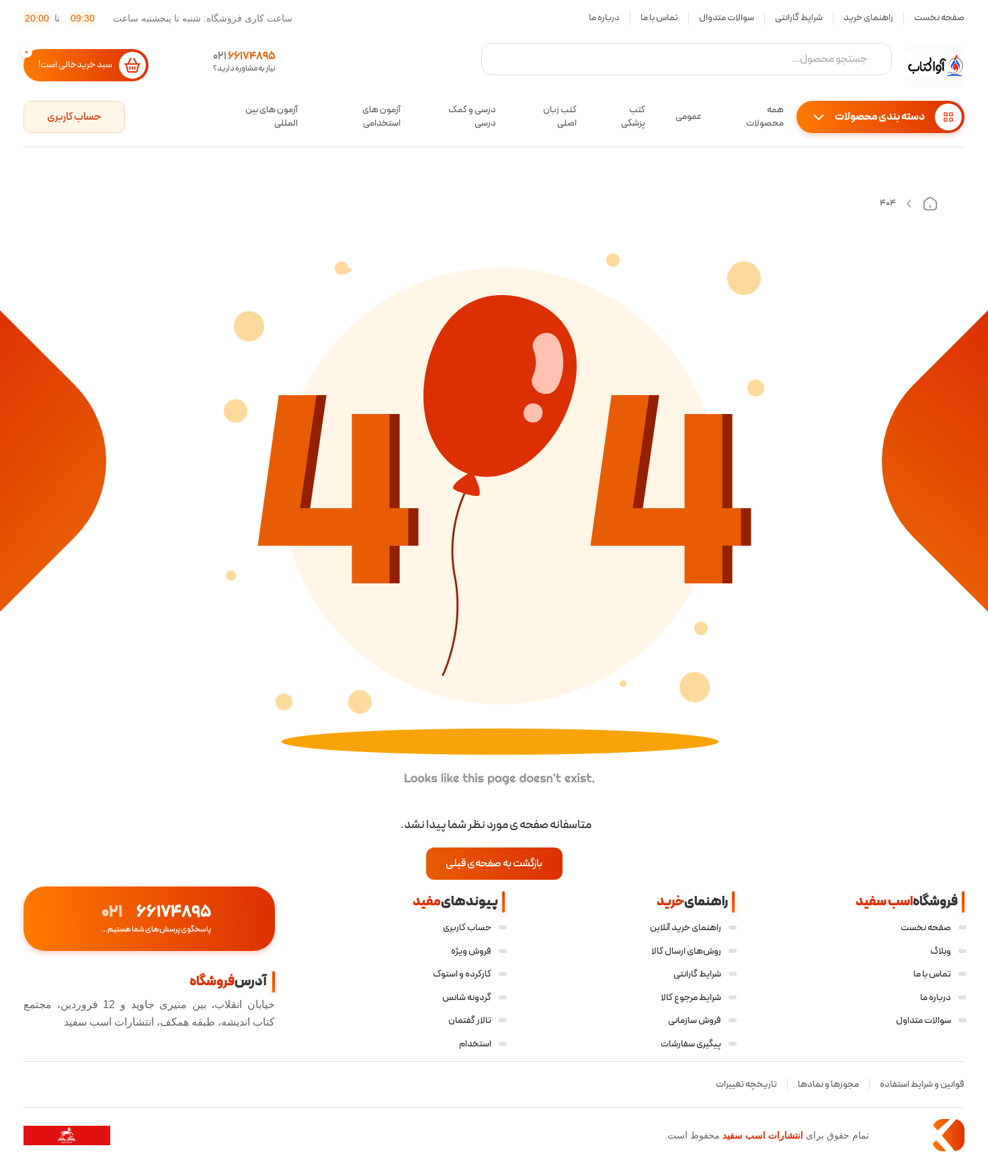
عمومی (688, 117)
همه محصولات (765, 117)
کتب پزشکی (633, 117)
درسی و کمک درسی (472, 117)
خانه (930, 203)
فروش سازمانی (694, 1021)
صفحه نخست (939, 18)
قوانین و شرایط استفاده (922, 1084)
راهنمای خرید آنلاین (685, 928)
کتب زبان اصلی (560, 117)
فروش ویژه (471, 951)
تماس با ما (659, 18)
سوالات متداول (923, 1021)
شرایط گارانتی (799, 18)
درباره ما (604, 18)
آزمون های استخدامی (381, 117)
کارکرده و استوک (462, 974)
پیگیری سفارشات (691, 1044)
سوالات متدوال (726, 18)
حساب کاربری (74, 117)
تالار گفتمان (469, 1021)
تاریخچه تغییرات (746, 1084)
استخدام (475, 1044)
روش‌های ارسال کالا (686, 951)
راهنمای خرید (868, 18)
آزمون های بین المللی (271, 117)
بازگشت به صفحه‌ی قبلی (494, 864)
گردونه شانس (466, 998)
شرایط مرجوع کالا (691, 998)
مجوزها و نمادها (828, 1084)
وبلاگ (940, 951)
